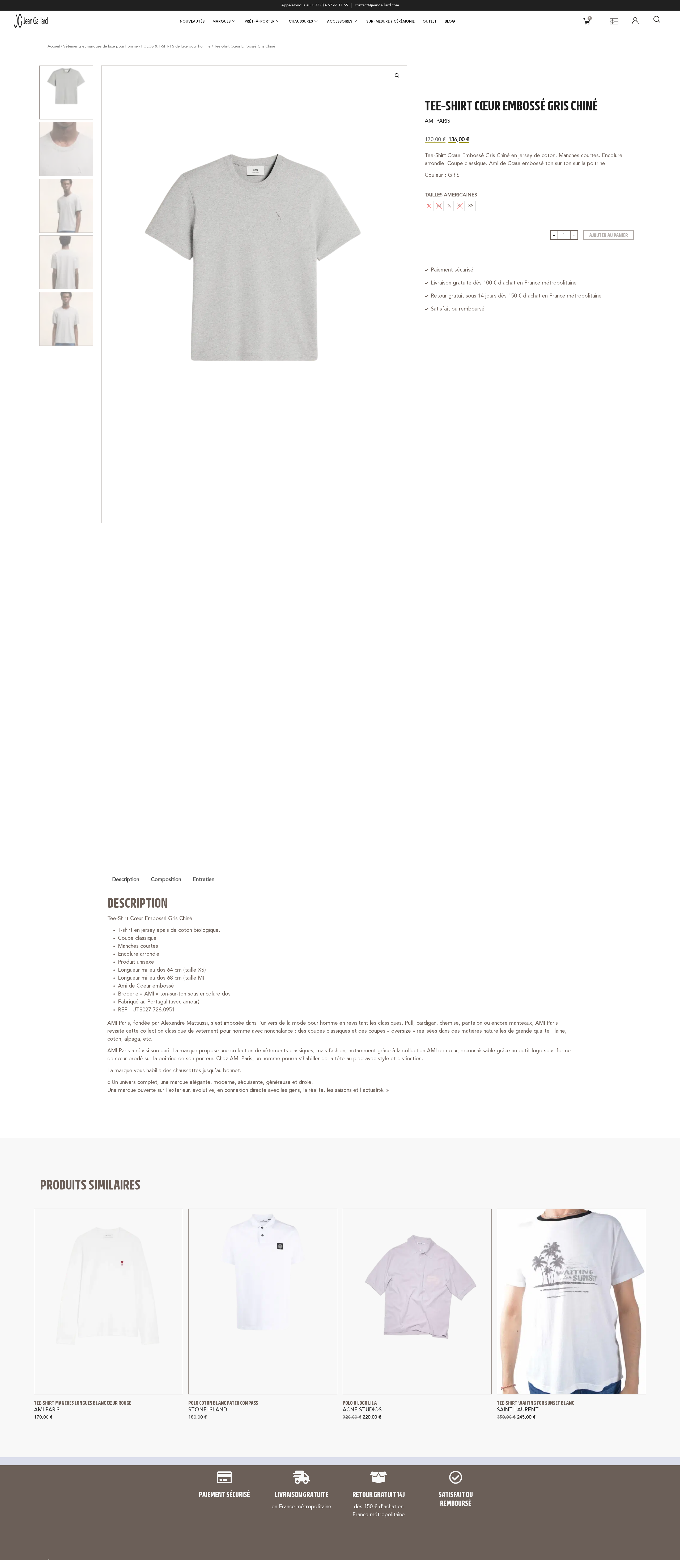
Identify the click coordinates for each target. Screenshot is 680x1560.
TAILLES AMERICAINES (451, 195)
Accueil (54, 46)
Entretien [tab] (203, 879)
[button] (397, 75)
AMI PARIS (437, 121)
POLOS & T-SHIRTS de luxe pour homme (176, 46)
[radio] (471, 206)
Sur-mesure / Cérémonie (390, 21)
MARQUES (221, 21)
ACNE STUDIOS (362, 1410)
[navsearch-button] (656, 21)
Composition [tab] (166, 879)
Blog (450, 21)
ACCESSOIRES (339, 21)
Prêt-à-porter (260, 21)
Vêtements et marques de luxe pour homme (100, 46)
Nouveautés (192, 21)
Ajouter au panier (608, 235)
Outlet (430, 21)
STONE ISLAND (207, 1410)
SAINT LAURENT (518, 1410)
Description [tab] (125, 879)
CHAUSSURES (301, 21)
